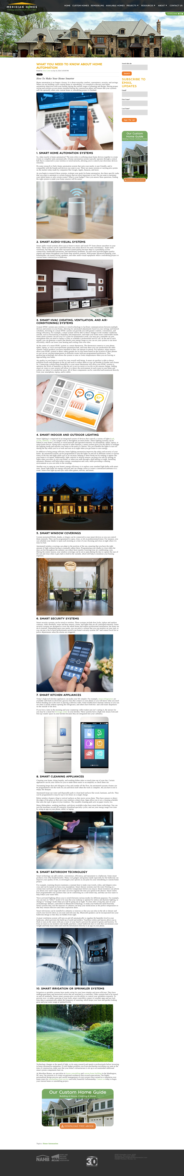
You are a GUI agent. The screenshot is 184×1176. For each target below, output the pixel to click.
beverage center (61, 712)
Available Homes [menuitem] (115, 6)
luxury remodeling (73, 1073)
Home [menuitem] (67, 6)
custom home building (92, 1073)
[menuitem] (132, 5)
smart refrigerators (105, 699)
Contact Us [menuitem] (176, 6)
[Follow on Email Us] (182, 14)
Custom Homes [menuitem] (80, 6)
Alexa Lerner (47, 71)
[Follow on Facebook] (179, 14)
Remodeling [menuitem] (97, 6)
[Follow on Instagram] (181, 14)
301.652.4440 (172, 14)
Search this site (127, 63)
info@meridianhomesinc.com (136, 1157)
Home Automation (50, 1143)
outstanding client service (59, 1079)
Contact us (101, 1079)
